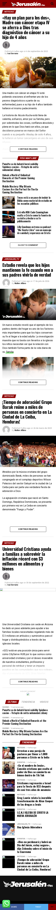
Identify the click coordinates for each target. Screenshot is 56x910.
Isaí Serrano (12, 53)
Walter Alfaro (20, 283)
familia (10, 351)
